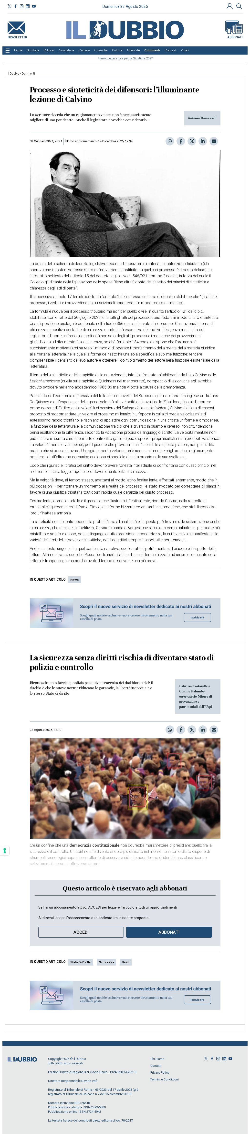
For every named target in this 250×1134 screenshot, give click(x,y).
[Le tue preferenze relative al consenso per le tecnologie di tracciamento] (4, 850)
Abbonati (235, 37)
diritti (125, 962)
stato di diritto (80, 962)
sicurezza (106, 962)
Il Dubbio (13, 73)
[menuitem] (18, 50)
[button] (230, 6)
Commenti (28, 73)
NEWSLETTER (17, 36)
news (74, 580)
